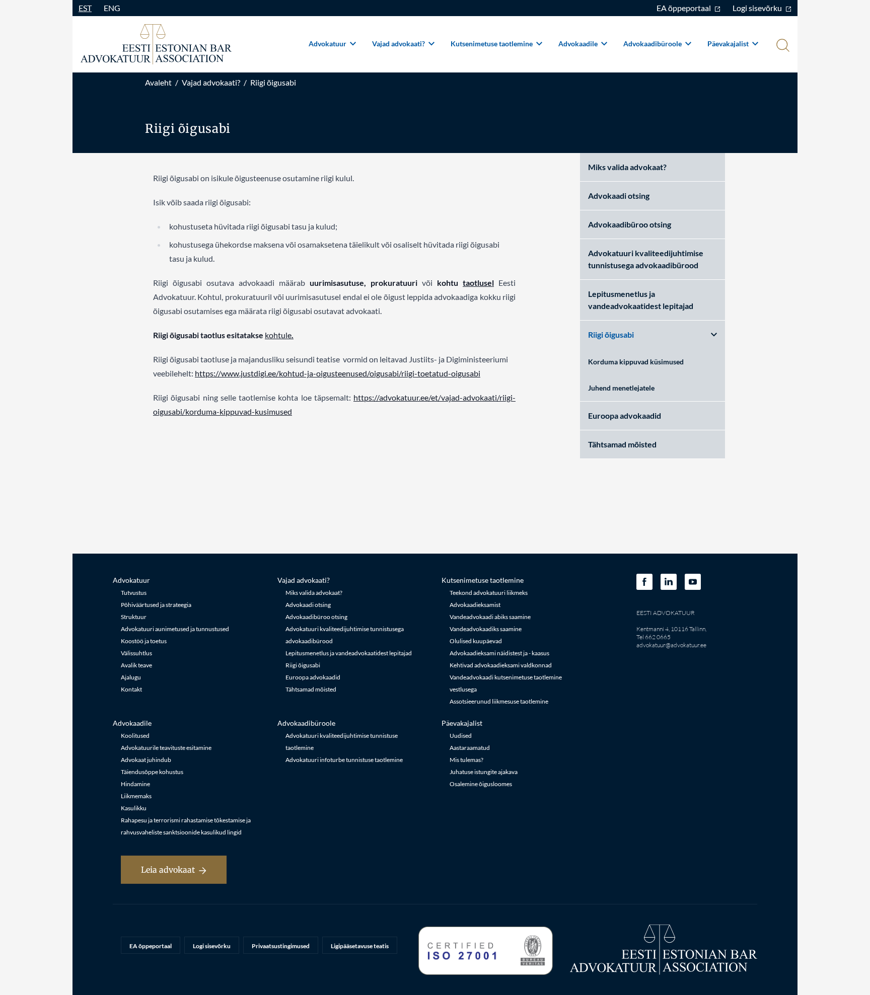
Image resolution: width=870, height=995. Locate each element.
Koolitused (135, 735)
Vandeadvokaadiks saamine (486, 629)
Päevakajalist (728, 43)
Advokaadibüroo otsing (629, 224)
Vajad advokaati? (399, 43)
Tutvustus (134, 592)
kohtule (278, 335)
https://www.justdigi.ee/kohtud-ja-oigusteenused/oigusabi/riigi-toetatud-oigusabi (337, 373)
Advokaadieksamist (475, 604)
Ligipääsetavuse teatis (360, 946)
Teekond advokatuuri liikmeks (489, 592)
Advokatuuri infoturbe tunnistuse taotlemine (344, 759)
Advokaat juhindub (146, 759)
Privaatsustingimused (281, 946)
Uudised (461, 735)
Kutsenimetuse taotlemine (492, 43)
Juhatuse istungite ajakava (484, 772)
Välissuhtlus (136, 653)
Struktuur (134, 617)
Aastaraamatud (470, 747)
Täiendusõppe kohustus (152, 772)
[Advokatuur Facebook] (644, 582)
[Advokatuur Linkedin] (669, 582)
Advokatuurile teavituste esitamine (166, 747)
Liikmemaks (136, 796)
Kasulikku (134, 808)
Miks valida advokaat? (627, 167)
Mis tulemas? (466, 759)
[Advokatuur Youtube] (693, 582)
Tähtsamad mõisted (622, 444)
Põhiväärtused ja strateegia (156, 604)
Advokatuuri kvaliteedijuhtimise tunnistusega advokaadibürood (645, 259)
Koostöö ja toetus (144, 641)
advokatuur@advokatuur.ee (671, 645)
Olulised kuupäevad (476, 641)
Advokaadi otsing (618, 195)
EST (85, 8)
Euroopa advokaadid (624, 415)
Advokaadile (578, 43)
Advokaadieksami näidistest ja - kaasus (499, 653)
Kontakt (131, 689)
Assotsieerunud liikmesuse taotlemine (499, 701)
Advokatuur (328, 43)
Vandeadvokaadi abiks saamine (490, 617)
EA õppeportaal (684, 8)
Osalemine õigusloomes (481, 784)
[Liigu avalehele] (156, 44)
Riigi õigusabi (273, 82)
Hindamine (135, 784)
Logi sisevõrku (758, 8)
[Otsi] (781, 46)
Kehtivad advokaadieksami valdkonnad (501, 665)
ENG (112, 8)
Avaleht (158, 82)
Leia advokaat (168, 870)
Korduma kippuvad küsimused (636, 361)
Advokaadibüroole (653, 43)
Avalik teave (136, 665)
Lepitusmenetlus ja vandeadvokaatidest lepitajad (640, 300)
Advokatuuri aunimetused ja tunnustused (175, 629)
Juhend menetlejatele (621, 388)
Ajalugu (131, 677)
